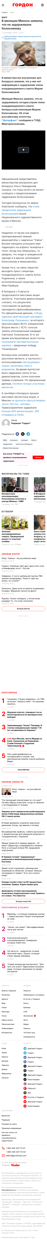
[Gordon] (23, 5)
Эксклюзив (28, 1016)
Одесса (5, 1057)
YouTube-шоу (29, 1033)
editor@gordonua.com (16, 1155)
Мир (12, 12)
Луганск (5, 1078)
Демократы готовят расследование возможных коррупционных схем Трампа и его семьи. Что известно (23, 893)
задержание (7, 444)
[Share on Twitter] (23, 434)
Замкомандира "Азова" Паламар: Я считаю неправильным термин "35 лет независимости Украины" (24, 727)
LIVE (25, 1012)
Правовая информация (11, 1128)
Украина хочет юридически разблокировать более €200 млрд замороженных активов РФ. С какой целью (23, 813)
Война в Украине (9, 991)
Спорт (4, 1007)
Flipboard (32, 1088)
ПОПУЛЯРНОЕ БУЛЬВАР (15, 907)
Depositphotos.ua (9, 1190)
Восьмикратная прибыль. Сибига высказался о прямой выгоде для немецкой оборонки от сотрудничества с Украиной (23, 834)
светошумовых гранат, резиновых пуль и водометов (21, 366)
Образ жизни (7, 1020)
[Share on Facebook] (17, 434)
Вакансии (6, 1116)
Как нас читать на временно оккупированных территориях (9, 1136)
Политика (6, 995)
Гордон (5, 12)
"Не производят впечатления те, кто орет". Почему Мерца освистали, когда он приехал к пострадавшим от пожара (23, 802)
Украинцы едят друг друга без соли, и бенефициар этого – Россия (23, 567)
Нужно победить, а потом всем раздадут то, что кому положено (21, 599)
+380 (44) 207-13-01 (15, 1148)
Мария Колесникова (11, 448)
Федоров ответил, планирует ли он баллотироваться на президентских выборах (24, 714)
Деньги (5, 999)
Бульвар (7, 511)
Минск (33, 440)
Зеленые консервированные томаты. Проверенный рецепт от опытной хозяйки (13, 536)
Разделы (27, 986)
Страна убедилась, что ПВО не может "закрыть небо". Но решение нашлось (25, 701)
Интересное (7, 1033)
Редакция (6, 1120)
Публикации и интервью (34, 995)
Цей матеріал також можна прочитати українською (22, 37)
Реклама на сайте (9, 1124)
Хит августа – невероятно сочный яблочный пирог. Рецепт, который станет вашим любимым (23, 953)
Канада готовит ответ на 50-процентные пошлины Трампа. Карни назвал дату (22, 883)
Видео (26, 1024)
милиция (24, 440)
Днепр (4, 1069)
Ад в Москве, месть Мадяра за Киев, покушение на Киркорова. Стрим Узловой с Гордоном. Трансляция (24, 742)
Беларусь (14, 440)
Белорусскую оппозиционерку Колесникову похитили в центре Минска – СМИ (14, 497)
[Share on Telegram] (28, 434)
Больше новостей (23, 901)
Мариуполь (6, 1073)
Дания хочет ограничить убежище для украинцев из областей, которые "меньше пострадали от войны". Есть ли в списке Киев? (22, 872)
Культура (5, 1012)
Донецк (5, 1061)
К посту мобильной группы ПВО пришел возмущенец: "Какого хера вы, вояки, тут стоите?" (22, 578)
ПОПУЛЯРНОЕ (9, 692)
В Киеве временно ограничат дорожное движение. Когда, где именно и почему (21, 824)
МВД (5, 440)
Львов (4, 1053)
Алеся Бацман (34, 1079)
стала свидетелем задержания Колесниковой (20, 210)
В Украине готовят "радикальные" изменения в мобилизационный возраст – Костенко (22, 859)
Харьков (5, 1065)
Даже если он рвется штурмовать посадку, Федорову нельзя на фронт (23, 589)
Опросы (27, 1028)
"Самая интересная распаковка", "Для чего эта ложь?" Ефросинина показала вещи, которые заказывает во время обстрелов (25, 968)
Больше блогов (23, 609)
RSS (29, 1093)
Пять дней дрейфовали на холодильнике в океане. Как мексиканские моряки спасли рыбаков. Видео (26, 758)
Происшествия (8, 1024)
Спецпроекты (29, 1037)
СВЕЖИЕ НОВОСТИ (12, 782)
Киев (4, 1048)
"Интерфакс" (10, 120)
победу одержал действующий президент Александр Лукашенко (22, 317)
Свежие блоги (11, 554)
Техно (4, 1016)
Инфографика (7, 1028)
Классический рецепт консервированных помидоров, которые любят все (22, 940)
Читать (38, 457)
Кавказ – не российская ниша (19, 558)
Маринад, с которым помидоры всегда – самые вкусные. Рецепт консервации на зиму (25, 916)
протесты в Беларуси (24, 444)
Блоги (26, 1003)
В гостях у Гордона (32, 999)
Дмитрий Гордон (35, 1048)
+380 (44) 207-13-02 (16, 1152)
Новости (5, 986)
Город (4, 1043)
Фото (26, 1020)
